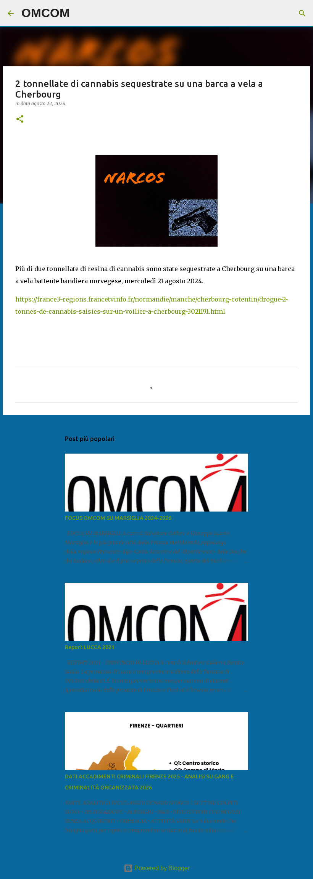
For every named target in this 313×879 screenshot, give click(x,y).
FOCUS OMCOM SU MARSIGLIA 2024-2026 (118, 518)
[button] (19, 119)
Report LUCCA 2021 (90, 647)
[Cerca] (80, 13)
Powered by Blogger (161, 868)
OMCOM (45, 13)
